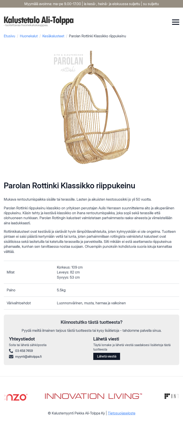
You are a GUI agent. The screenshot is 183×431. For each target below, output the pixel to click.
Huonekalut (29, 36)
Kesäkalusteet (53, 36)
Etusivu (9, 36)
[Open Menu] (175, 22)
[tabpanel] (91, 285)
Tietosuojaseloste (121, 413)
